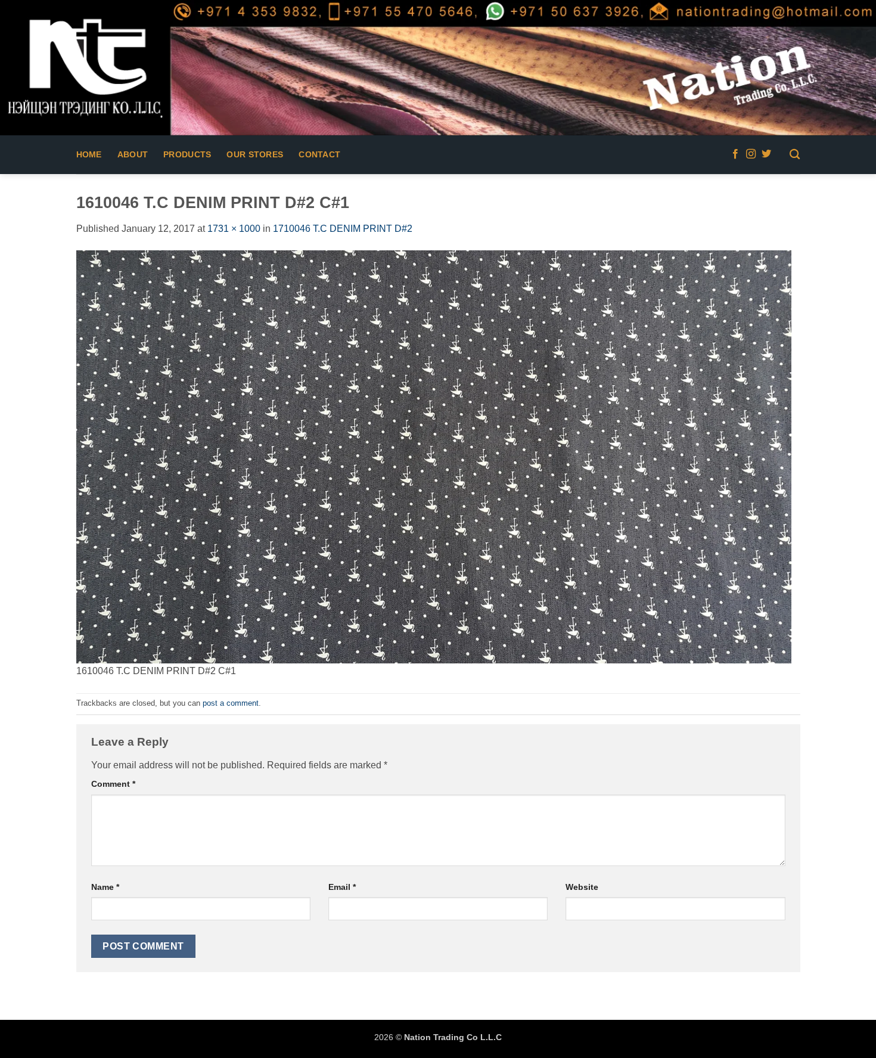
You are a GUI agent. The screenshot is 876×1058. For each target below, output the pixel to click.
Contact (319, 154)
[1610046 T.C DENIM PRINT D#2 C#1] (433, 456)
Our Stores (254, 154)
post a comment (231, 703)
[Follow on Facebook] (735, 154)
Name (105, 887)
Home (89, 154)
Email (342, 887)
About (132, 154)
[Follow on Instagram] (751, 154)
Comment (113, 784)
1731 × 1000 (233, 229)
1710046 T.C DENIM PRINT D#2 (342, 229)
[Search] (795, 154)
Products (187, 154)
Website (582, 887)
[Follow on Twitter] (766, 154)
